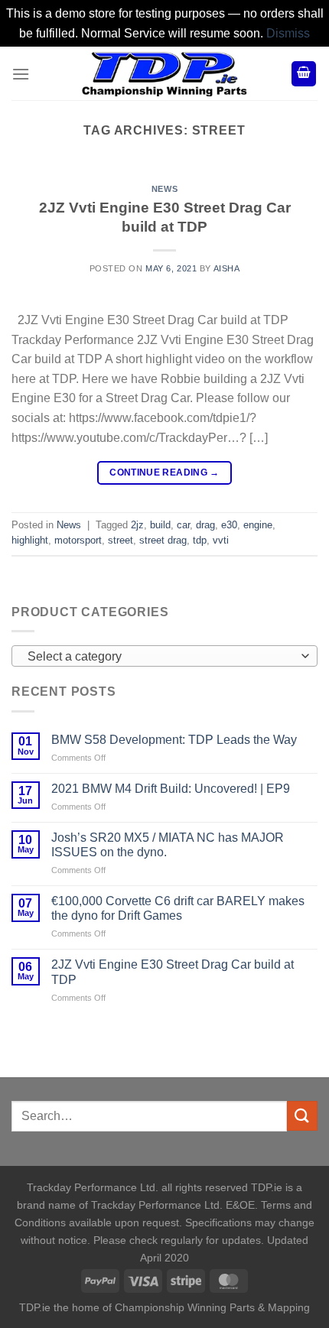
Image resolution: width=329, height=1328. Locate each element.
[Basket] (304, 73)
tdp (200, 540)
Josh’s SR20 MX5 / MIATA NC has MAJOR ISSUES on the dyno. (167, 845)
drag (205, 525)
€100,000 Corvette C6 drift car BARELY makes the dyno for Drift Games (178, 908)
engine (257, 525)
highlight (29, 540)
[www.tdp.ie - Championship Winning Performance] (164, 73)
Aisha (226, 268)
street (120, 540)
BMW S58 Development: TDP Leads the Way (174, 739)
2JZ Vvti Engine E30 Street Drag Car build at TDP (172, 971)
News (164, 188)
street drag (163, 540)
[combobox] (164, 656)
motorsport (78, 540)
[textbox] (160, 656)
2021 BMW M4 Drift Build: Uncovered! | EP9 (170, 788)
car (183, 525)
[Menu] (20, 74)
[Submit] (302, 1116)
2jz (137, 525)
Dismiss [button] (288, 33)
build (160, 525)
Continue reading (164, 472)
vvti (221, 540)
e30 (229, 525)
